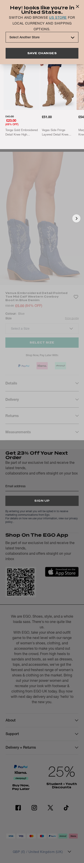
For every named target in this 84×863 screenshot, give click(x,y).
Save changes (42, 53)
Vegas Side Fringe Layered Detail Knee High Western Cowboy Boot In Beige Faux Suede (56, 132)
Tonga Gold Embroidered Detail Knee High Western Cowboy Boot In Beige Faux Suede (21, 132)
